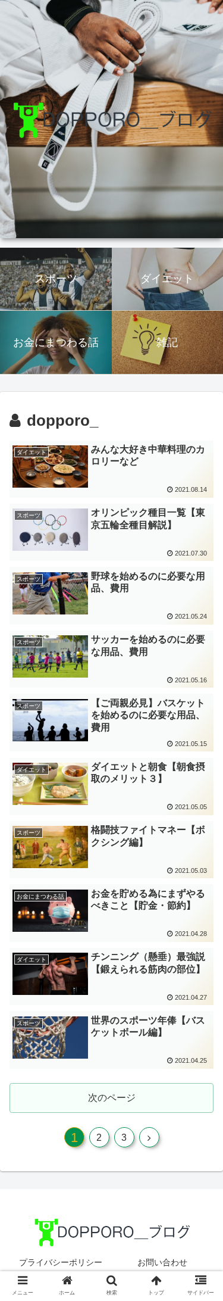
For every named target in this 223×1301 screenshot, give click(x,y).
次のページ (112, 1098)
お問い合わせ (162, 1262)
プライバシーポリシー (60, 1262)
